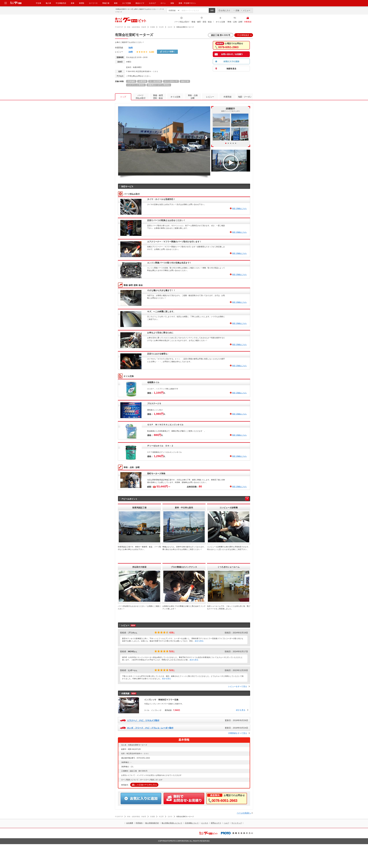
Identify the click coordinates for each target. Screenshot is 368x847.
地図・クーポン (245, 97)
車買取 (81, 3)
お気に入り (225, 10)
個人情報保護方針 (152, 823)
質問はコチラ (216, 823)
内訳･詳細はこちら (239, 208)
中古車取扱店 (243, 35)
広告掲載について (192, 823)
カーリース (93, 3)
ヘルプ (226, 823)
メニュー (246, 10)
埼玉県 (161, 27)
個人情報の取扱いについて (172, 823)
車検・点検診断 (193, 96)
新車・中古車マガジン (187, 3)
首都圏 (152, 27)
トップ (123, 97)
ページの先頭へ (244, 813)
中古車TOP (119, 27)
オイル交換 (220, 22)
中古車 (38, 3)
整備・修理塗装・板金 (158, 96)
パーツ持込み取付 (181, 22)
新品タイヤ (140, 3)
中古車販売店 (61, 3)
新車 (72, 3)
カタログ (152, 3)
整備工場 (105, 3)
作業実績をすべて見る (237, 733)
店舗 (237, 10)
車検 (115, 3)
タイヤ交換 (126, 3)
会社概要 (129, 823)
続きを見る (199, 641)
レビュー (210, 97)
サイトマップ (236, 823)
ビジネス (204, 823)
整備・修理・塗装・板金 (201, 22)
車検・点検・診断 (235, 22)
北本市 (170, 27)
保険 (172, 3)
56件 (131, 47)
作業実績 (247, 22)
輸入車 (48, 3)
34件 (131, 52)
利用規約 (139, 823)
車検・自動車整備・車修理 (136, 27)
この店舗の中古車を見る (146, 785)
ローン (163, 3)
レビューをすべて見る (237, 686)
